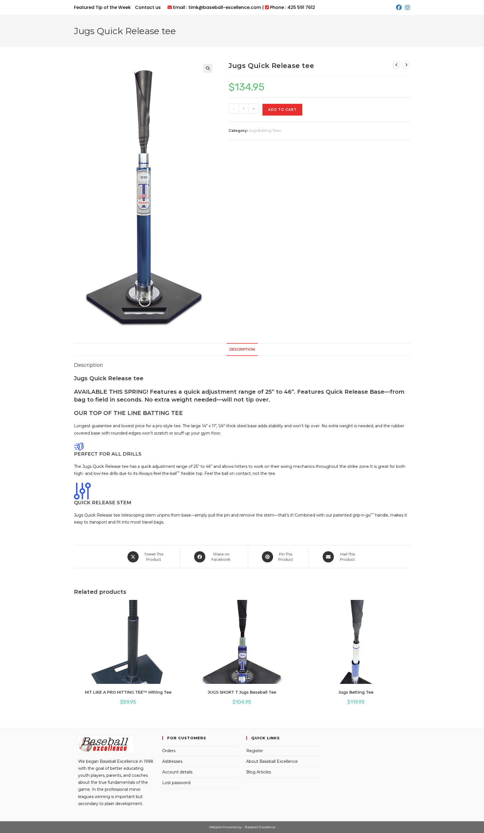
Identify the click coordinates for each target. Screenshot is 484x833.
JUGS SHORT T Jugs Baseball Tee (242, 692)
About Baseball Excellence (272, 761)
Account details (177, 772)
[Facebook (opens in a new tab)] (398, 7)
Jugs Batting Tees (265, 130)
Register (254, 750)
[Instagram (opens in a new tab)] (406, 7)
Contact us (148, 7)
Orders (168, 750)
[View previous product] (396, 65)
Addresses (172, 761)
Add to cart (282, 109)
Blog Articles (258, 772)
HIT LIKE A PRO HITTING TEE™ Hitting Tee (128, 692)
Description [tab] (242, 349)
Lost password (176, 782)
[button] (207, 68)
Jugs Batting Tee (356, 692)
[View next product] (406, 65)
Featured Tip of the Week (102, 7)
